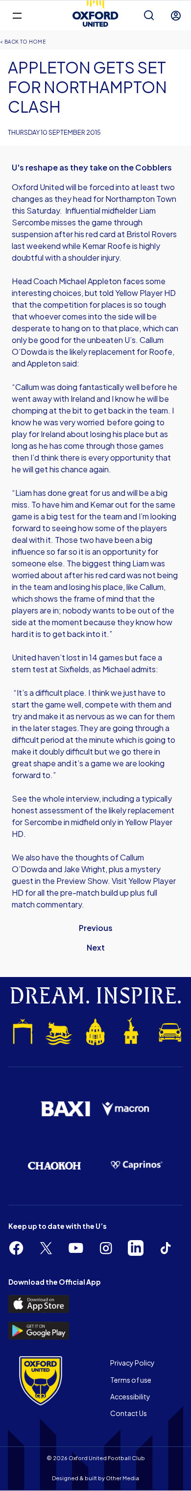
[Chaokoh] (54, 1165)
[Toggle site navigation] (17, 15)
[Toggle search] (149, 15)
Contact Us (128, 1413)
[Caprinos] (136, 1165)
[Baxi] (65, 1109)
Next (96, 947)
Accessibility (130, 1396)
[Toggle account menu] (176, 16)
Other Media (122, 1478)
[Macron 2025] (125, 1109)
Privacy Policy (132, 1362)
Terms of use (130, 1379)
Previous (96, 928)
